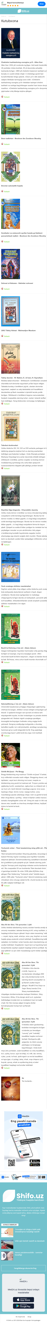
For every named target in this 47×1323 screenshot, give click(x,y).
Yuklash (7, 97)
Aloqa (29, 1317)
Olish (42, 4)
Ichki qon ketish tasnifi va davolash (30, 1241)
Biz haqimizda (20, 1317)
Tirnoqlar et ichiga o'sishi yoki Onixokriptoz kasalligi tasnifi (27, 1230)
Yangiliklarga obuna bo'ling (25, 1268)
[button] (43, 11)
